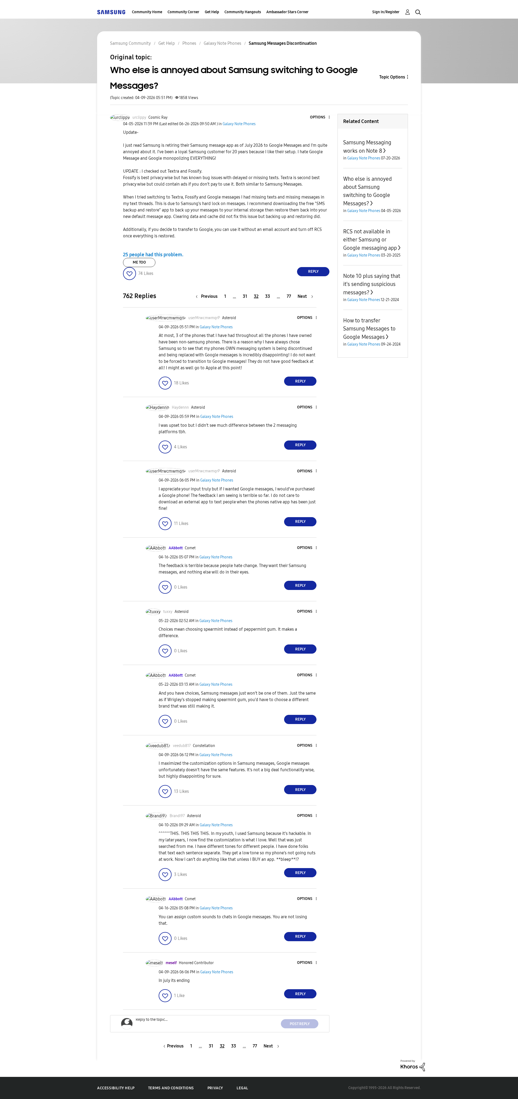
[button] (320, 117)
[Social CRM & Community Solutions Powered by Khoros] (413, 1065)
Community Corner (183, 12)
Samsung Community (130, 43)
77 (289, 296)
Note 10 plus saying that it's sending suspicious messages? (371, 284)
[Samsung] (111, 12)
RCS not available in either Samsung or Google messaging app (370, 239)
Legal (242, 1088)
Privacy (215, 1088)
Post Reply (300, 1024)
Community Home (147, 12)
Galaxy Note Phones (222, 43)
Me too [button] (139, 262)
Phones (189, 43)
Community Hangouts (242, 12)
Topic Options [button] (392, 77)
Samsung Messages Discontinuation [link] (283, 43)
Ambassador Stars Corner (287, 12)
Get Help (212, 12)
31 (245, 296)
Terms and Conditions (171, 1088)
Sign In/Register (386, 12)
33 (267, 296)
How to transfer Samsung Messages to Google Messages (369, 328)
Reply (313, 271)
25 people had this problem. (153, 255)
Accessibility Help (116, 1088)
